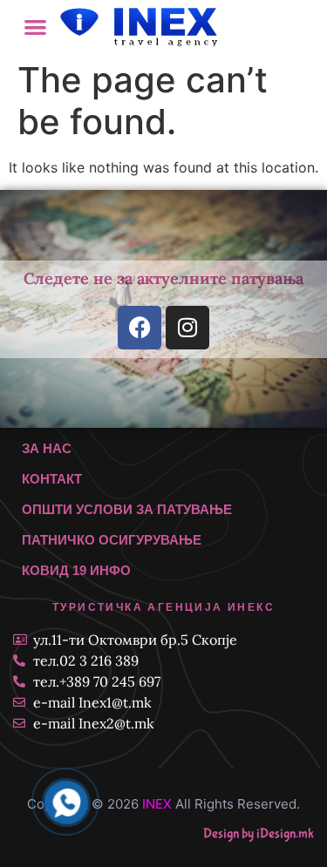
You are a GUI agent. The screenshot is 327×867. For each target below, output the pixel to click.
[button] (36, 26)
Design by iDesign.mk (258, 833)
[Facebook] (139, 327)
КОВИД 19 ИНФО (76, 570)
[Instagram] (187, 327)
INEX (157, 804)
